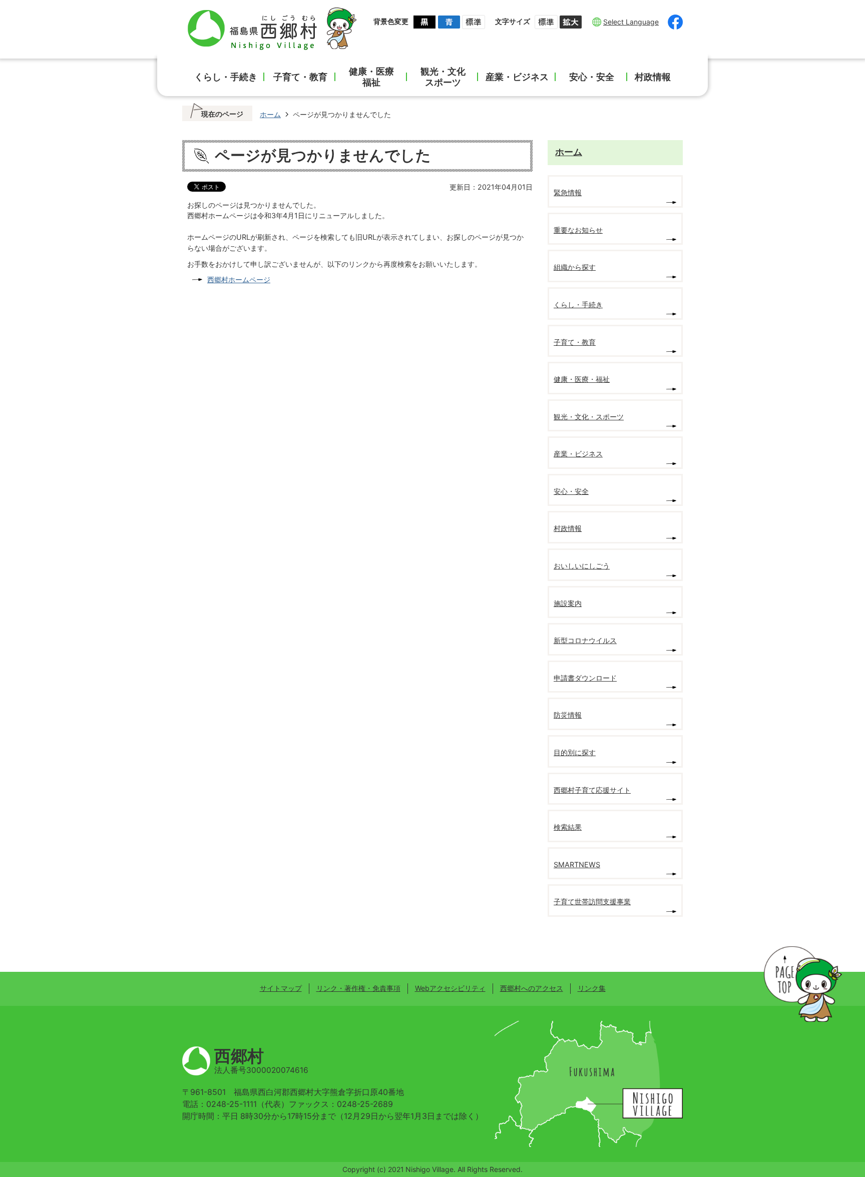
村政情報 (653, 77)
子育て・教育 (300, 77)
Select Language (631, 22)
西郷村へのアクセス (531, 988)
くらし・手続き (225, 77)
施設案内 (568, 603)
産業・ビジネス (517, 77)
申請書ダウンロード (585, 678)
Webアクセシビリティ (450, 988)
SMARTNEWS (577, 864)
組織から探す (575, 267)
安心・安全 (591, 77)
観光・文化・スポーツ (589, 416)
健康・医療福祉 (371, 77)
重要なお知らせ (578, 230)
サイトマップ (281, 988)
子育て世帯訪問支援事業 (592, 901)
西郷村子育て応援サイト (592, 790)
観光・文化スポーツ (443, 77)
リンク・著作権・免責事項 (358, 988)
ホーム (270, 114)
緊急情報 (568, 192)
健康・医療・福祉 (582, 379)
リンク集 (592, 988)
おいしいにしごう (582, 565)
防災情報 (568, 715)
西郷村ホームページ (238, 279)
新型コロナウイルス (585, 640)
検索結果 (568, 827)
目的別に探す (575, 752)
